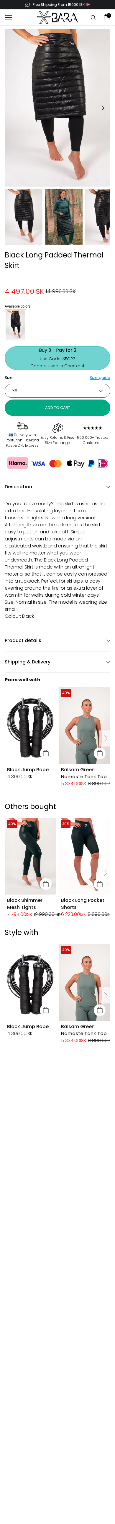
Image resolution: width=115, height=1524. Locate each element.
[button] (8, 17)
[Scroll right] (105, 738)
